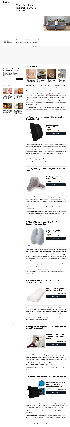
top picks (53, 148)
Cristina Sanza (6, 40)
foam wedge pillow (32, 354)
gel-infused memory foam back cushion (57, 402)
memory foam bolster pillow (34, 307)
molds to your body (48, 97)
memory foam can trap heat (32, 102)
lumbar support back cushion (34, 144)
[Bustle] (6, 2)
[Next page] (66, 75)
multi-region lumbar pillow (34, 249)
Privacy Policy (6, 81)
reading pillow (34, 196)
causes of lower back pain (51, 93)
